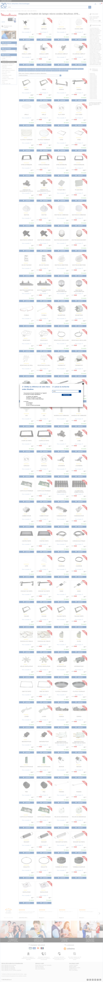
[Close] (83, 383)
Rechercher (66, 394)
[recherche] (80, 391)
